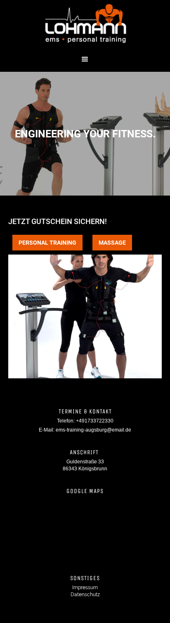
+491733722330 (94, 421)
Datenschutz (85, 594)
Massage (112, 242)
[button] (85, 59)
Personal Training (47, 242)
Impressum (85, 587)
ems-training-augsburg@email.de (93, 430)
